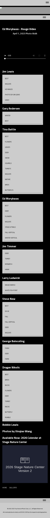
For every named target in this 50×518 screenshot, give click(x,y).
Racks (7, 407)
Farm (7, 359)
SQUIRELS (8, 163)
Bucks (7, 385)
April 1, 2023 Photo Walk (25, 33)
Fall (6, 316)
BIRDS (7, 185)
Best (6, 78)
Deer (7, 211)
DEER (7, 152)
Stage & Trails (10, 227)
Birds (7, 380)
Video (7, 100)
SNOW (7, 158)
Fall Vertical (10, 232)
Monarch (8, 264)
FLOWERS (8, 142)
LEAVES (7, 147)
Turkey (7, 259)
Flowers (8, 216)
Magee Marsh (10, 285)
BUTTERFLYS (9, 190)
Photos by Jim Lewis (12, 94)
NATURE (7, 179)
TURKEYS (8, 168)
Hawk (7, 269)
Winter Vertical (11, 238)
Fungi (7, 348)
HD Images (9, 89)
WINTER (7, 115)
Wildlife (8, 84)
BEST (6, 121)
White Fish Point (11, 290)
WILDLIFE (8, 174)
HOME (4, 487)
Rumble (8, 417)
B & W (7, 311)
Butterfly (8, 412)
